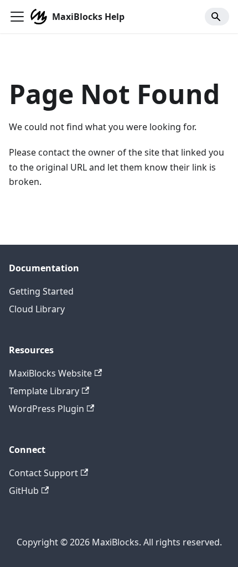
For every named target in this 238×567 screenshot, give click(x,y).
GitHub (24, 490)
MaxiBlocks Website (50, 373)
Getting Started (41, 291)
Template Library (44, 391)
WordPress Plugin (46, 409)
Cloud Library (37, 309)
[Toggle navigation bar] (17, 16)
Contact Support (43, 473)
